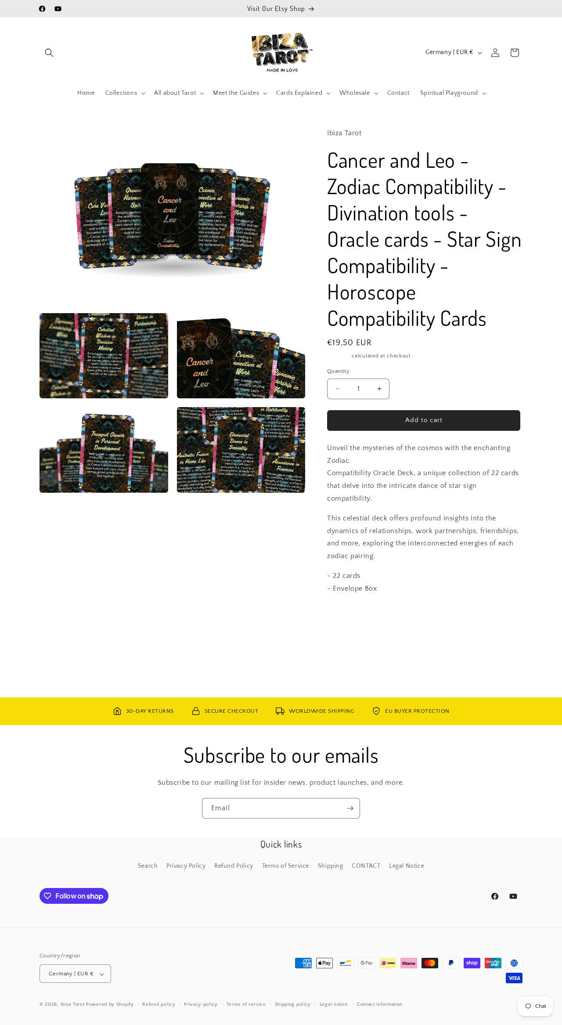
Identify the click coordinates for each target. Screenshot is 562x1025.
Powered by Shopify (110, 1004)
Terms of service (246, 1004)
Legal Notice (406, 866)
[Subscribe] (350, 808)
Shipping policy (293, 1004)
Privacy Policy (185, 866)
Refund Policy (233, 866)
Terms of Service (286, 866)
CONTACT (366, 866)
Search (148, 866)
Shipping (338, 356)
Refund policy (158, 1004)
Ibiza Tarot (73, 1004)
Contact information (380, 1004)
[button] (49, 52)
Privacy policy (201, 1004)
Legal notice (334, 1004)
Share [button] (344, 615)
